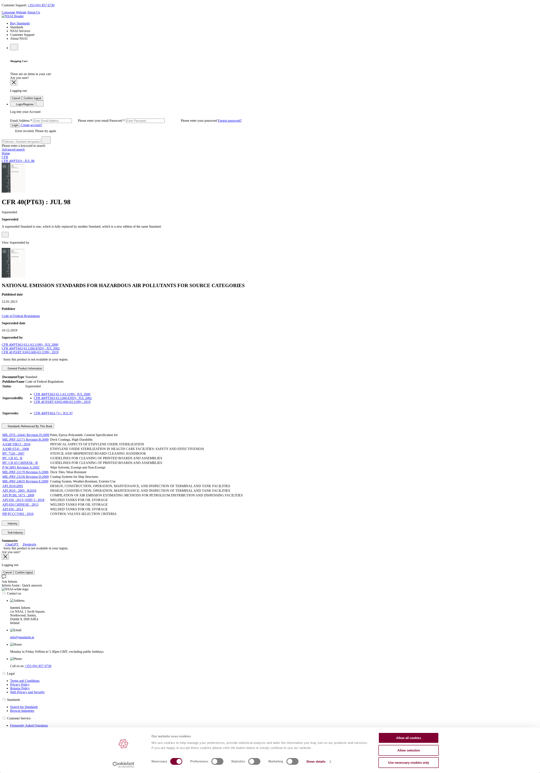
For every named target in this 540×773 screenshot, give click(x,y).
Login (15, 125)
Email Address (59, 120)
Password (163, 120)
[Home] (13, 16)
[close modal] (13, 82)
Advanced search (13, 149)
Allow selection (408, 750)
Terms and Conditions (24, 680)
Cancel (16, 98)
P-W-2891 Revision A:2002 (20, 467)
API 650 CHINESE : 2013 (20, 504)
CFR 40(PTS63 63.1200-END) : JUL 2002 (31, 348)
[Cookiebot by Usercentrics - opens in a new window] (123, 765)
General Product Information (24, 368)
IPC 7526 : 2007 (13, 453)
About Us (33, 12)
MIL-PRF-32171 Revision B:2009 (25, 439)
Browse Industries (22, 710)
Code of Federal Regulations (21, 316)
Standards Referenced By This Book (29, 426)
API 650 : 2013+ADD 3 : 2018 (23, 500)
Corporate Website (14, 12)
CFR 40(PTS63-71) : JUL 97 (53, 413)
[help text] (5, 234)
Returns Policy (20, 688)
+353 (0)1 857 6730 (41, 5)
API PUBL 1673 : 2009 (18, 495)
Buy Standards (20, 23)
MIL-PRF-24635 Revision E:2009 (25, 481)
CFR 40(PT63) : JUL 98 (18, 161)
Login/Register (24, 104)
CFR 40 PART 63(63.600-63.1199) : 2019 (30, 352)
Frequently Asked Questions (29, 725)
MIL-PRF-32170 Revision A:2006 (25, 472)
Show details (315, 761)
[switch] (217, 761)
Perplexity (29, 544)
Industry (12, 523)
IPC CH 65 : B (12, 458)
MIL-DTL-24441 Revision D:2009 (25, 435)
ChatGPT (12, 544)
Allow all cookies (408, 738)
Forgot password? (230, 120)
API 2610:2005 (12, 486)
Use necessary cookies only (408, 762)
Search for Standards (24, 707)
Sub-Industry (15, 532)
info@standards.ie (22, 637)
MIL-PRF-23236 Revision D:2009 (25, 476)
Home (6, 153)
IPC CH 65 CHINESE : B (20, 463)
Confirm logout (32, 98)
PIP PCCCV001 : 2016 (18, 514)
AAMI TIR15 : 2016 (16, 444)
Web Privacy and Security (27, 692)
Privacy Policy (20, 684)
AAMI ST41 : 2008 (15, 449)
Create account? (31, 125)
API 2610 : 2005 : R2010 (19, 490)
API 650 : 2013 (12, 509)
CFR (5, 157)
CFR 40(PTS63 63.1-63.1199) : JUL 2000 (30, 344)
